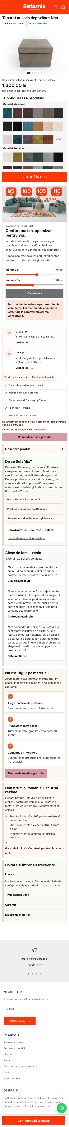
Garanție (10, 904)
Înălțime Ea (34, 280)
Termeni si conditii (14, 1048)
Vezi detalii (22, 342)
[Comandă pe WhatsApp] (62, 1108)
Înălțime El (34, 269)
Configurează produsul (34, 1120)
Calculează (34, 293)
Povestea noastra (14, 1042)
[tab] (28, 73)
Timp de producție (17, 894)
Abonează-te (19, 1020)
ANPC (7, 1072)
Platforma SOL (12, 1078)
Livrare (9, 874)
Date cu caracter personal (19, 1066)
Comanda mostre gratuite (34, 437)
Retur (7, 1060)
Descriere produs (17, 449)
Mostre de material (17, 914)
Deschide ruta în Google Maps (26, 538)
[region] (34, 957)
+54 (58, 139)
